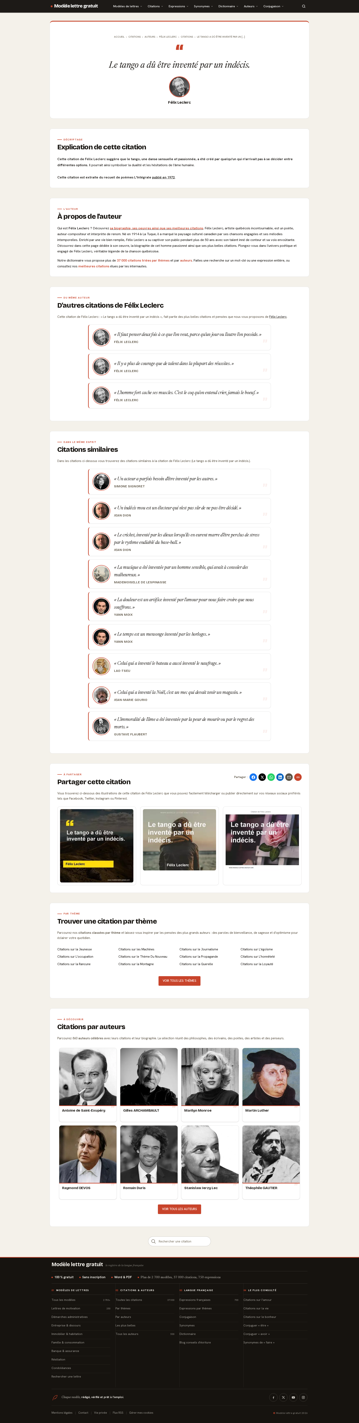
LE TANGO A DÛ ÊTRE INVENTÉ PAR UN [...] (221, 36)
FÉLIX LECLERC (168, 36)
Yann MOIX (123, 615)
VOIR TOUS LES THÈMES (179, 981)
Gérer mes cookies (141, 1412)
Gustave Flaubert (130, 734)
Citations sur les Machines (136, 949)
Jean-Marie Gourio (130, 700)
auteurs (186, 260)
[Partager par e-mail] (289, 777)
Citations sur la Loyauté (257, 964)
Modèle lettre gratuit (76, 6)
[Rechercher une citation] (153, 1241)
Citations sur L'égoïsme (257, 949)
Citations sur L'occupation (75, 957)
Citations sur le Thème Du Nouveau (142, 957)
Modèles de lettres (126, 6)
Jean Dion (122, 515)
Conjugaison (271, 6)
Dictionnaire (227, 6)
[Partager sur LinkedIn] (280, 777)
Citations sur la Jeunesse (74, 949)
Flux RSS (118, 1412)
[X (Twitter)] (283, 1397)
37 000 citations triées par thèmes (143, 260)
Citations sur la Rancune (74, 964)
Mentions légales (62, 1412)
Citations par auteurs (91, 1027)
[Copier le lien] (298, 777)
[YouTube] (293, 1397)
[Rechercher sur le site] (303, 6)
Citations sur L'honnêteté (258, 957)
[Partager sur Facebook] (253, 777)
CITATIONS (187, 36)
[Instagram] (303, 1397)
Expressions (177, 6)
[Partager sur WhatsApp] (271, 777)
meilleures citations (93, 266)
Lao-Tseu (122, 671)
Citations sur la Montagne (136, 964)
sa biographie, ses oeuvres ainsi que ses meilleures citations (156, 228)
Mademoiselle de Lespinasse (140, 582)
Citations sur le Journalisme (199, 949)
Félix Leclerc (179, 102)
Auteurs (249, 6)
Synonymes (202, 6)
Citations (154, 6)
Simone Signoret (129, 486)
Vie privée (100, 1412)
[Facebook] (273, 1397)
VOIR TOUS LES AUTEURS (179, 1209)
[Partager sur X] (262, 777)
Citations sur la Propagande (199, 957)
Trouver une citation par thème (107, 921)
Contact (83, 1412)
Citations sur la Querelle (196, 964)
